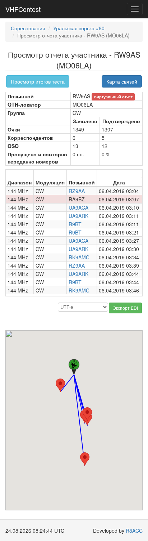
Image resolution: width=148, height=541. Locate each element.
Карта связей (121, 81)
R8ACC (134, 530)
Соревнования (28, 28)
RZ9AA (77, 191)
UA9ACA (78, 207)
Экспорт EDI (125, 308)
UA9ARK (78, 215)
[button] (60, 385)
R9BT (75, 224)
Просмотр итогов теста (38, 81)
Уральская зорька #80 (79, 28)
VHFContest (23, 9)
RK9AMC (79, 257)
